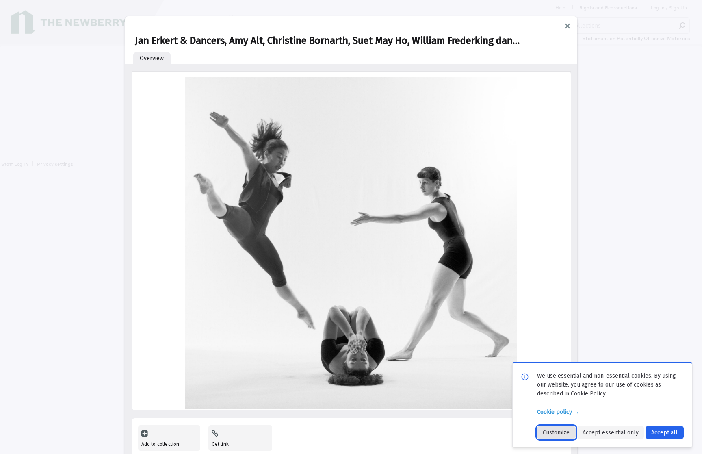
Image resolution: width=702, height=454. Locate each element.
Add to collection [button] (160, 444)
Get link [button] (220, 444)
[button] (567, 26)
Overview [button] (152, 58)
